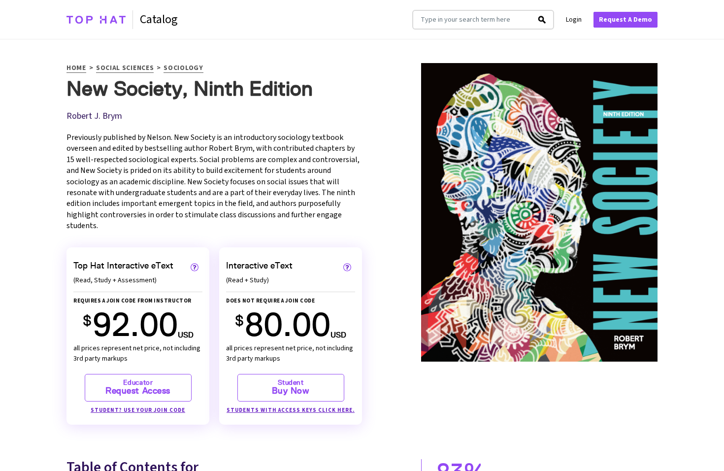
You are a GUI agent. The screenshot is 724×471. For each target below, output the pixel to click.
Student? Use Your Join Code (138, 410)
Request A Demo (625, 20)
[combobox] (472, 20)
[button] (194, 267)
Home (76, 69)
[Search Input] (542, 20)
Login (574, 20)
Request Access (137, 387)
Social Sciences (125, 69)
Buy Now (291, 387)
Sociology (183, 69)
